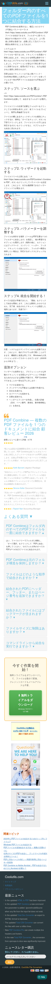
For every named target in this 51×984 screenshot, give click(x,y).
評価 (25, 437)
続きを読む (34, 731)
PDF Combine (24, 904)
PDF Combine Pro (17, 930)
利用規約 (8, 885)
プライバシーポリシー (14, 889)
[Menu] (46, 3)
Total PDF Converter (23, 937)
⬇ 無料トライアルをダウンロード (25, 703)
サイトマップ (10, 881)
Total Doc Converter (26, 915)
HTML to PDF (23, 900)
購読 (10, 962)
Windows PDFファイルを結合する (18, 844)
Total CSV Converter (24, 922)
